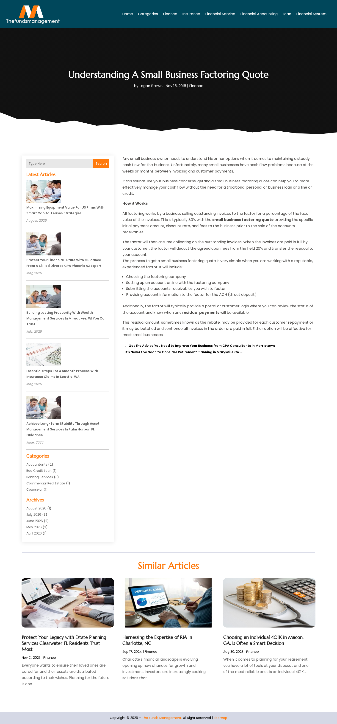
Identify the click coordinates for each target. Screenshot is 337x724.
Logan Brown (151, 85)
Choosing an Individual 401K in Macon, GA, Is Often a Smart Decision (263, 640)
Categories (148, 14)
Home (127, 14)
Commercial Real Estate (45, 483)
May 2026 (34, 527)
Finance (170, 14)
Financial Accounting (259, 14)
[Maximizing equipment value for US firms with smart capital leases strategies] (43, 192)
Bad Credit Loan (39, 470)
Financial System (311, 14)
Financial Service (220, 14)
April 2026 (34, 533)
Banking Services (39, 477)
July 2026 (33, 514)
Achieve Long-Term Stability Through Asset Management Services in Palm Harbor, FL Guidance (62, 429)
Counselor (34, 489)
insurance (191, 14)
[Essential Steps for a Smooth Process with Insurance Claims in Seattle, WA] (43, 355)
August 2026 (36, 508)
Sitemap (220, 718)
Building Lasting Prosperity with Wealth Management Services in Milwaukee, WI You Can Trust (66, 318)
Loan (287, 14)
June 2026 (34, 521)
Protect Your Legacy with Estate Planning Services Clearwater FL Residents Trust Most (64, 643)
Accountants (36, 464)
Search (101, 163)
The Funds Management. (162, 718)
